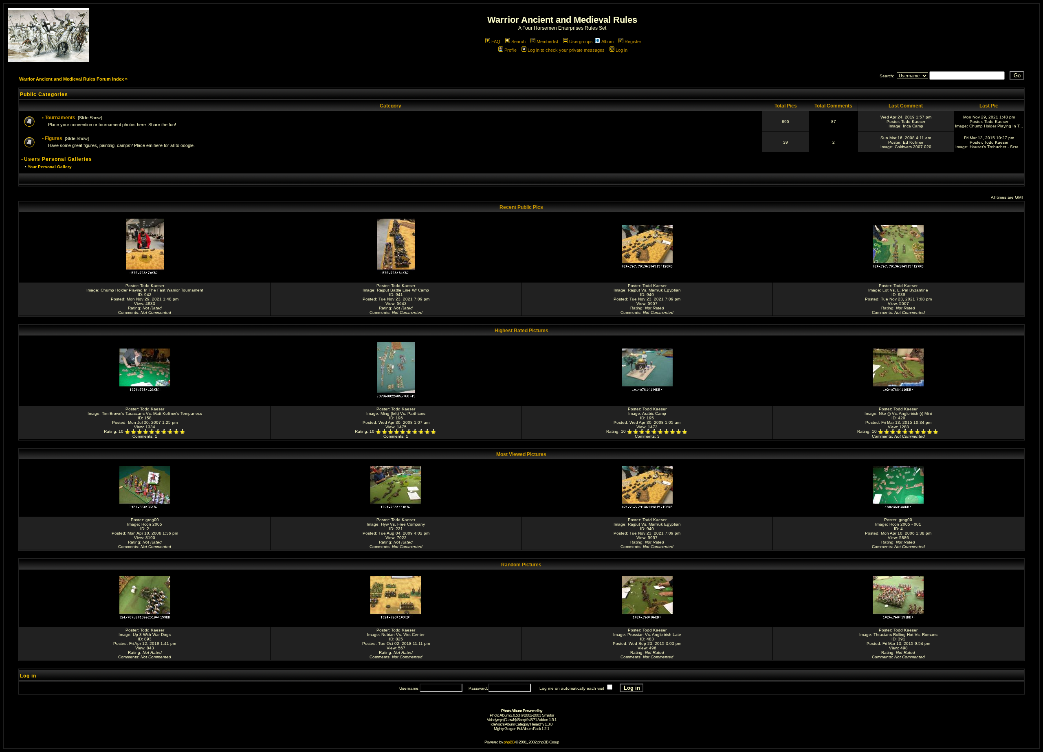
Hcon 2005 (151, 524)
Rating (134, 308)
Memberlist (547, 41)
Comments (128, 312)
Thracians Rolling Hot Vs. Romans (905, 634)
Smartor (548, 715)
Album (607, 41)
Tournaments (60, 118)
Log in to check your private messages (566, 50)
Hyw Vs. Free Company (403, 524)
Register (633, 41)
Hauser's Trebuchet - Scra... (996, 147)
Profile (510, 50)
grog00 (152, 519)
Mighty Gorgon (505, 728)
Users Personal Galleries (58, 159)
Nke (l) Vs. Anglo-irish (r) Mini (905, 413)
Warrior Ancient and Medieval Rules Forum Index (71, 79)
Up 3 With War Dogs (152, 634)
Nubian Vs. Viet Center (403, 634)
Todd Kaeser (913, 121)
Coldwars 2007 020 (913, 147)
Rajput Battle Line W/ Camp (403, 290)
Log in (621, 50)
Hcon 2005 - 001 (905, 524)
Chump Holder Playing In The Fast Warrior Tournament (152, 290)
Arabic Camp (654, 413)
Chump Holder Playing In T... (996, 126)
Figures (53, 138)
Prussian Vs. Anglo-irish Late (654, 634)
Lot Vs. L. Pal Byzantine (905, 290)
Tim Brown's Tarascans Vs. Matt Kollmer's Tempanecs (152, 413)
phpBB (509, 742)
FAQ (495, 41)
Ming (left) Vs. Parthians (403, 413)
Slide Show (90, 117)
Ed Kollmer (913, 142)
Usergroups (581, 41)
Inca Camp (913, 126)
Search (518, 41)
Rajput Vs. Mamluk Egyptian (654, 290)
